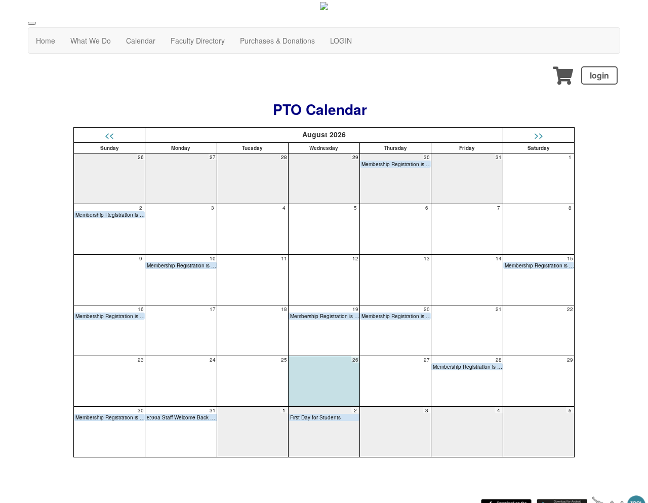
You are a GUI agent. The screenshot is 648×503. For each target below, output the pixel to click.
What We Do (90, 40)
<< (109, 135)
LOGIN (341, 40)
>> (538, 135)
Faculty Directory (198, 40)
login (599, 75)
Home (45, 40)
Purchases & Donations (277, 40)
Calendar (140, 40)
